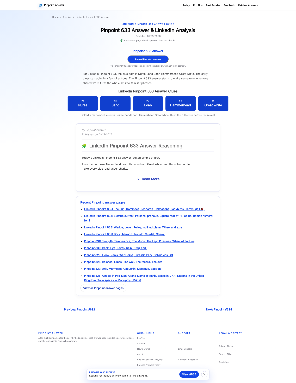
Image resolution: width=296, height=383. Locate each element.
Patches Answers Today (149, 365)
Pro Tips (197, 5)
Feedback (229, 5)
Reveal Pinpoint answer (148, 59)
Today (186, 5)
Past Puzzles (213, 5)
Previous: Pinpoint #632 (79, 309)
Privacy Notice (226, 346)
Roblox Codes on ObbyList (150, 359)
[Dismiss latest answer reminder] (204, 374)
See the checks (167, 40)
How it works (143, 349)
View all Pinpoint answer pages (103, 288)
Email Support (185, 349)
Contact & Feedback (188, 359)
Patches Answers (248, 5)
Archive (67, 17)
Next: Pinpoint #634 (219, 309)
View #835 (189, 374)
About (140, 354)
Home (55, 17)
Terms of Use (225, 354)
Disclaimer (224, 362)
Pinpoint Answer (54, 5)
